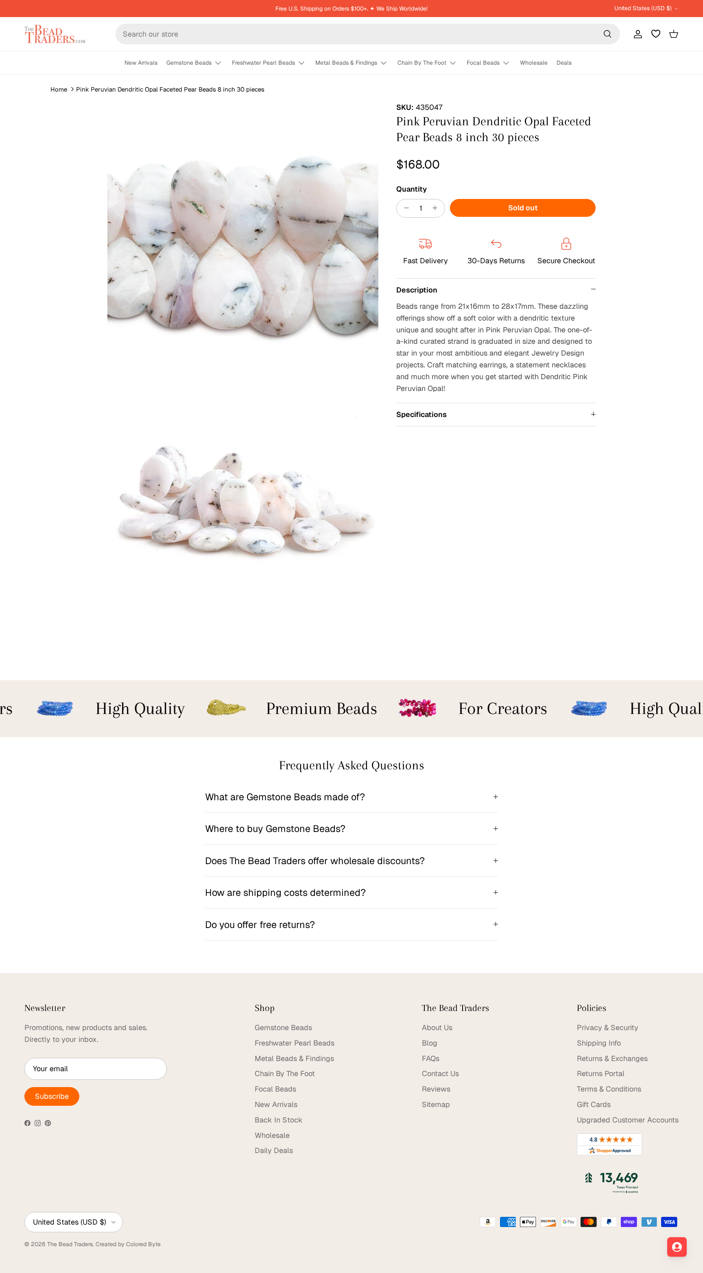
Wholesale (534, 62)
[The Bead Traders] (54, 34)
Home (58, 89)
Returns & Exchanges (612, 1058)
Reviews (436, 1089)
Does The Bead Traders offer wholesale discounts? (315, 860)
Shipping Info (599, 1043)
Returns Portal (600, 1073)
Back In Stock (279, 1120)
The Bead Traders (70, 1244)
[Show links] (221, 63)
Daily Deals (274, 1150)
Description (416, 289)
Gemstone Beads (189, 62)
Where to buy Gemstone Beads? (275, 828)
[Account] (636, 34)
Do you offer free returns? (260, 924)
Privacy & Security (607, 1027)
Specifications (421, 414)
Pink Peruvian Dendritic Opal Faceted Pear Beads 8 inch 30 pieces (170, 89)
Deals (564, 62)
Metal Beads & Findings (346, 62)
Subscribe (52, 1096)
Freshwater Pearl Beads (263, 62)
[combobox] (368, 34)
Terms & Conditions (609, 1089)
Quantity (411, 188)
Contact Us (440, 1073)
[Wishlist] (656, 34)
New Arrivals (140, 62)
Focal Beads (483, 62)
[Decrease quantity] (404, 208)
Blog (429, 1043)
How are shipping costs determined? (285, 892)
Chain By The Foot (421, 62)
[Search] (607, 34)
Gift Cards (594, 1104)
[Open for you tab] (677, 1247)
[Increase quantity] (437, 208)
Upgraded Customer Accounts (628, 1120)
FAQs (430, 1058)
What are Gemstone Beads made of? (285, 796)
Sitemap (436, 1104)
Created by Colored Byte (128, 1244)
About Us (437, 1027)
